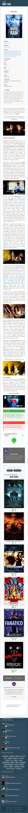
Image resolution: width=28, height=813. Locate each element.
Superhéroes (16, 766)
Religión (12, 762)
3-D (12, 760)
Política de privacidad (18, 809)
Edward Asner (7, 52)
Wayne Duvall (14, 56)
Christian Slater (12, 51)
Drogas (17, 756)
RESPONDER (14, 696)
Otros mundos (22, 756)
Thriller (8, 43)
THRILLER (16, 476)
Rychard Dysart (7, 56)
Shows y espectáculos (8, 764)
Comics (16, 764)
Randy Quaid (12, 55)
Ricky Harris (18, 55)
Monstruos (21, 764)
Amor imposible (21, 758)
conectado (18, 704)
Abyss (4, 208)
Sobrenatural (5, 756)
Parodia (22, 766)
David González (14, 454)
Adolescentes (22, 762)
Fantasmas (20, 760)
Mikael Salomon (7, 47)
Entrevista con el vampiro (9, 282)
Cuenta (6, 809)
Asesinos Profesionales (10, 768)
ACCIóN (11, 476)
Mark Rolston (13, 52)
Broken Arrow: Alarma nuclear (16, 286)
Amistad (5, 766)
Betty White (6, 51)
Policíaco (7, 760)
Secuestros (12, 756)
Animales (11, 766)
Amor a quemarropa (8, 280)
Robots (15, 760)
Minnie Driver (10, 53)
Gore (5, 758)
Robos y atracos (17, 470)
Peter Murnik (6, 55)
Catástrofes (10, 470)
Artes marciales (19, 768)
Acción (5, 43)
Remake (15, 758)
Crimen (16, 762)
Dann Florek (18, 51)
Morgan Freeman (17, 53)
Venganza (10, 758)
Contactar (11, 809)
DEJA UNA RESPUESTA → (19, 678)
